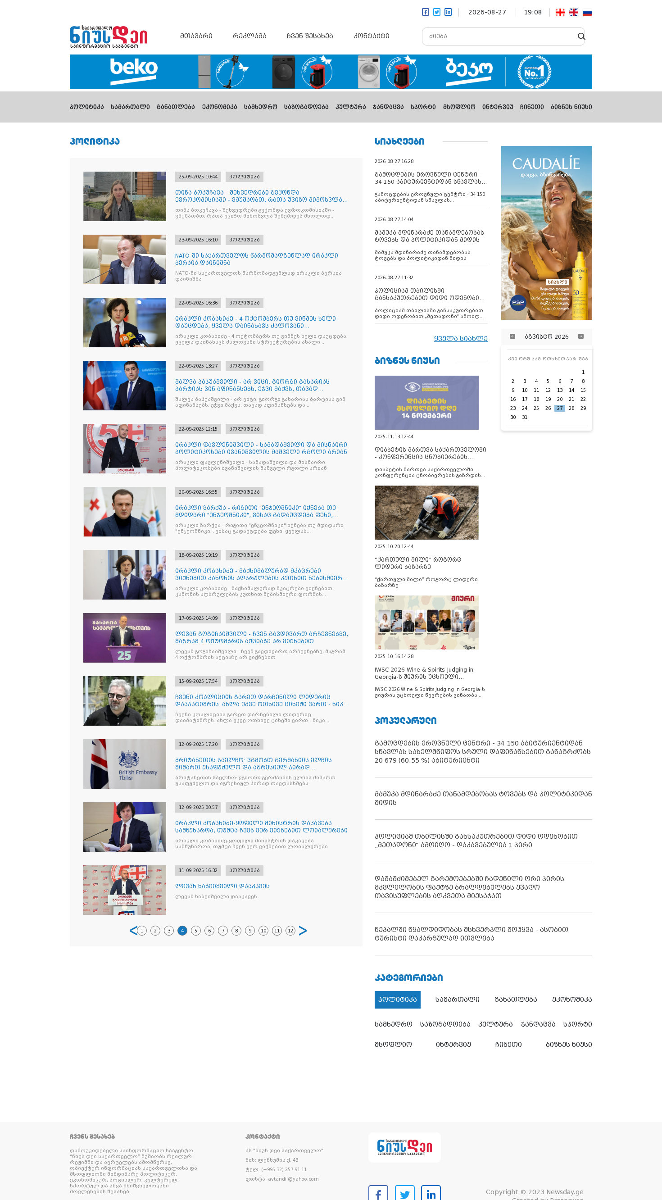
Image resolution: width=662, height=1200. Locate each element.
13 (559, 390)
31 (524, 417)
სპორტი (423, 107)
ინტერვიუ (497, 107)
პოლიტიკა (87, 107)
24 (524, 408)
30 (513, 417)
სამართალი (130, 107)
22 (583, 399)
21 (571, 399)
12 (290, 930)
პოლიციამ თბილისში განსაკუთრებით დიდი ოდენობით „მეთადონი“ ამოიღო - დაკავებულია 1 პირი (476, 841)
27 (559, 408)
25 (536, 408)
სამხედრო (260, 107)
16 (513, 399)
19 (548, 399)
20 (559, 399)
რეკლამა (250, 36)
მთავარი (196, 36)
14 (571, 390)
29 (583, 408)
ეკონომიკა (219, 107)
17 (524, 399)
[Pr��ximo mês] (581, 337)
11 (277, 930)
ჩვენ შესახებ (310, 36)
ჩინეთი (532, 107)
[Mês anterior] (512, 337)
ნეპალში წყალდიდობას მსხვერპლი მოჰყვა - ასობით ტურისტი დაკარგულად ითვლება (471, 934)
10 (263, 930)
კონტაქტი (372, 36)
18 (536, 399)
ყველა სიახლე (461, 338)
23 (513, 408)
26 (548, 408)
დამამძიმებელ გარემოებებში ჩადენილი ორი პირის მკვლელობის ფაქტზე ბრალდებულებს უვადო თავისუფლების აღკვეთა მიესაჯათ (469, 887)
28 (571, 408)
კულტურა (351, 107)
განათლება (176, 107)
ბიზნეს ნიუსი (571, 107)
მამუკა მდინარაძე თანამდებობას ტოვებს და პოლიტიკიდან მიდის (483, 798)
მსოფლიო (459, 107)
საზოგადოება (306, 107)
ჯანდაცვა (388, 107)
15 (583, 390)
